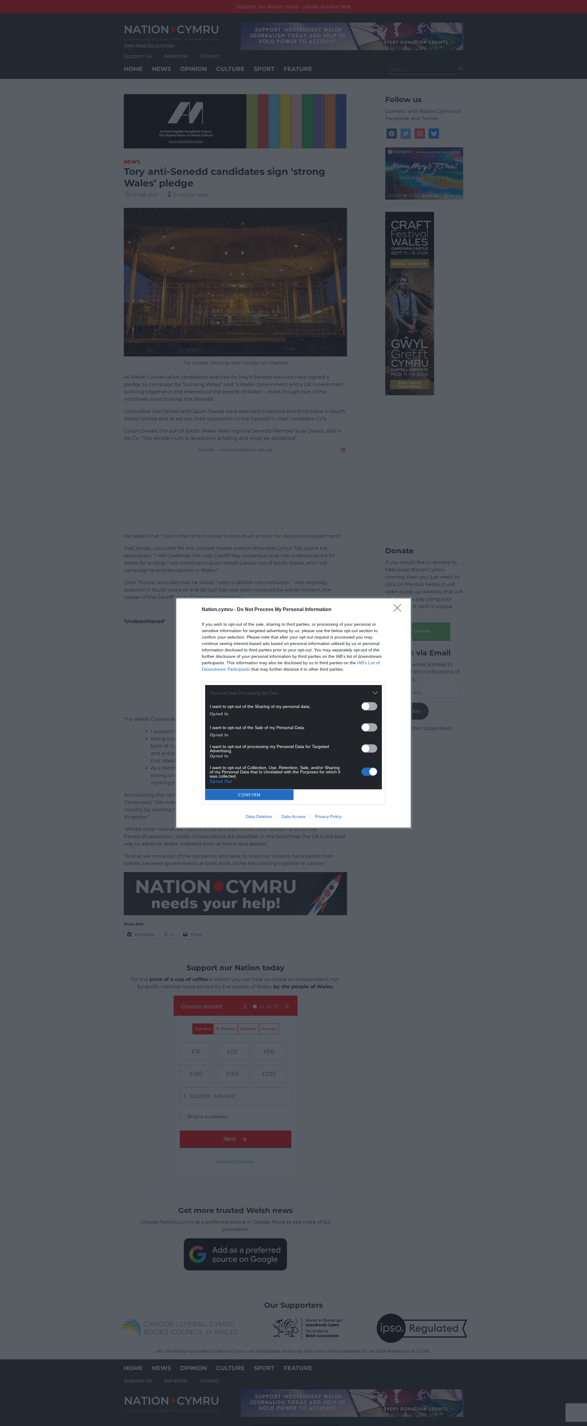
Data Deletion (259, 816)
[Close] (399, 610)
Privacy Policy (328, 816)
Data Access (293, 816)
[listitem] (293, 693)
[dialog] (293, 713)
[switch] (369, 706)
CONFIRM (249, 795)
